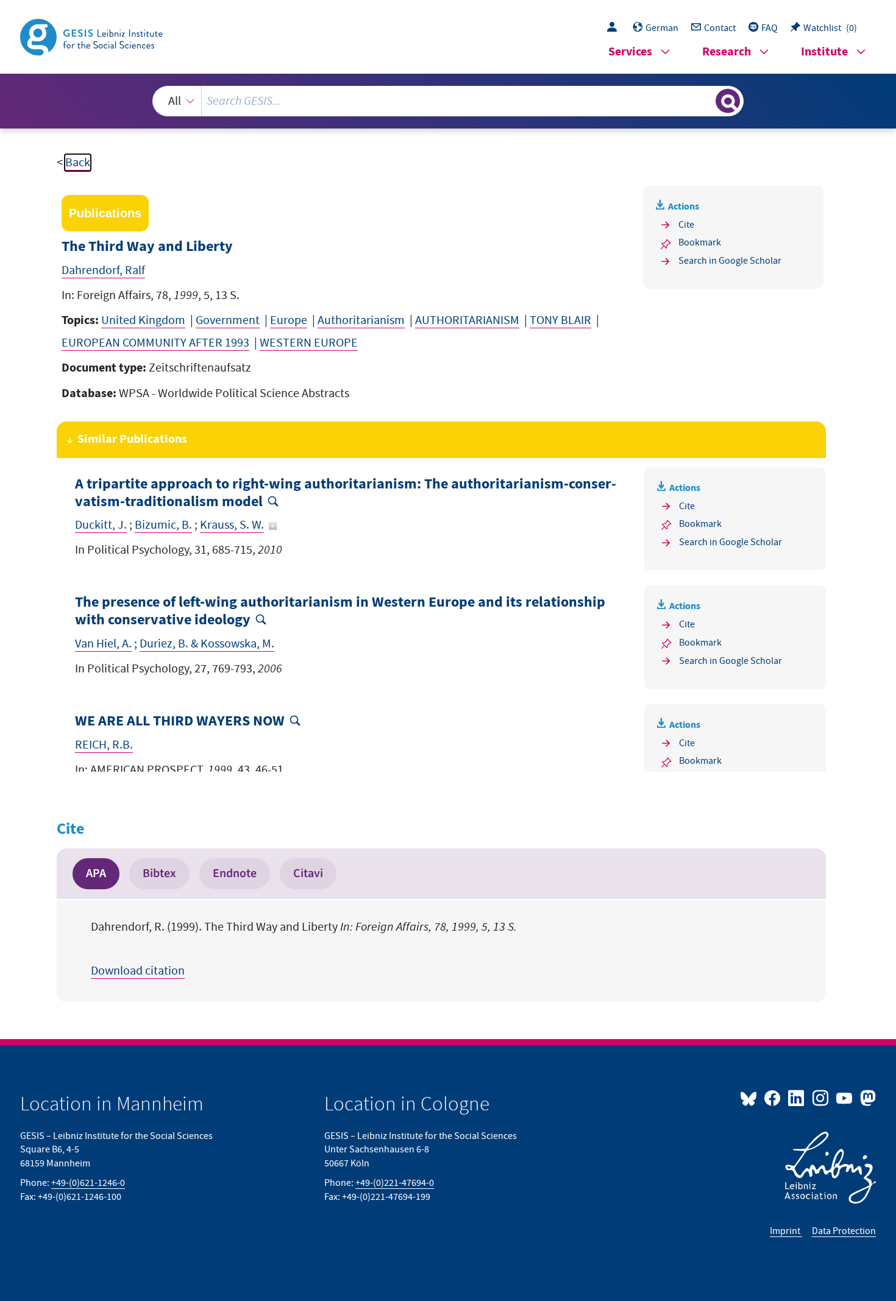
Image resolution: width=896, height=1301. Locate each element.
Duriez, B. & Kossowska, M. (207, 644)
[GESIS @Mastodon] (866, 1097)
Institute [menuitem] (824, 52)
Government (228, 320)
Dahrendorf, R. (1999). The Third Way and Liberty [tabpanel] (304, 949)
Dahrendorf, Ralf (103, 270)
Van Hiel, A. (103, 644)
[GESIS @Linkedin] (797, 1097)
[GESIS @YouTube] (845, 1097)
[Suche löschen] (705, 100)
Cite (686, 225)
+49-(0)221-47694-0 (394, 1183)
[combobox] (448, 101)
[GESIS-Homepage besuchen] (92, 36)
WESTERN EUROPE (309, 343)
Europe (288, 320)
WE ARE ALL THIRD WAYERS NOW (180, 721)
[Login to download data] (615, 28)
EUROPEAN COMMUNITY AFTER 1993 (155, 343)
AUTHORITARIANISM (467, 320)
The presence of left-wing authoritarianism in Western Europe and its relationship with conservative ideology (340, 611)
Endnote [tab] (235, 873)
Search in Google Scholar (729, 261)
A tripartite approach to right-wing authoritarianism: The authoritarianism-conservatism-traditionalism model (345, 493)
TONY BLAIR (560, 320)
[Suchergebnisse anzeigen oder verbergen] (728, 101)
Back (77, 163)
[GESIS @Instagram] (821, 1097)
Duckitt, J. (101, 525)
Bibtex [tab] (159, 873)
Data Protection (844, 1231)
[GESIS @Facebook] (773, 1097)
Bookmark (699, 242)
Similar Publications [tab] (132, 439)
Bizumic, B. (163, 525)
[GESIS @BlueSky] (751, 1097)
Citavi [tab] (308, 873)
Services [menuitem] (630, 52)
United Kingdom (143, 320)
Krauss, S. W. (232, 525)
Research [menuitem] (726, 52)
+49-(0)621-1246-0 (88, 1183)
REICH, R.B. (104, 745)
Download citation (138, 971)
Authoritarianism (361, 320)
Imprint (786, 1231)
